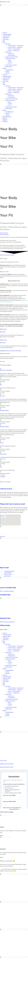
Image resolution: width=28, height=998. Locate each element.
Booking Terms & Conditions (6, 764)
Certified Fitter (5, 595)
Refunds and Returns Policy (6, 767)
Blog (4, 40)
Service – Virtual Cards (13, 50)
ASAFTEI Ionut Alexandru (6, 370)
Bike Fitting (2, 332)
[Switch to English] (5, 120)
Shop (4, 42)
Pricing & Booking (7, 34)
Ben (1, 467)
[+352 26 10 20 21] (0, 485)
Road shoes (11, 53)
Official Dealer (5, 625)
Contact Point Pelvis (10, 58)
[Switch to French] (5, 118)
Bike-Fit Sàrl (4, 568)
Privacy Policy (3, 760)
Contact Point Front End (11, 65)
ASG (1, 384)
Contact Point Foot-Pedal (11, 57)
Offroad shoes (11, 55)
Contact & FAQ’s (6, 36)
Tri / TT (10, 63)
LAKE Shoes (6, 37)
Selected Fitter (5, 618)
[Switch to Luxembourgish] (7, 116)
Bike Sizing (2, 342)
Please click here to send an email (12, 504)
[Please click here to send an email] (0, 500)
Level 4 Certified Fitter (8, 588)
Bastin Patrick (3, 454)
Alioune (2, 442)
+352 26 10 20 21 (6, 489)
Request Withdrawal (14, 809)
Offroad (10, 61)
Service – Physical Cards (14, 49)
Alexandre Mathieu (4, 410)
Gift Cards (7, 44)
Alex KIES (2, 396)
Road (9, 60)
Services (5, 32)
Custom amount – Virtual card (15, 47)
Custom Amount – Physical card (15, 45)
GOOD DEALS (8, 66)
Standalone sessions (5, 353)
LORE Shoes (6, 39)
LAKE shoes (8, 52)
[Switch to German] (5, 121)
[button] (1, 835)
